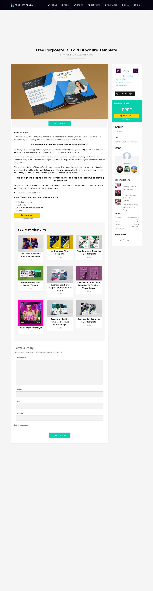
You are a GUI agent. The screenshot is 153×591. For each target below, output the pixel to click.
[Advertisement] (76, 31)
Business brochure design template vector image (59, 288)
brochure (125, 142)
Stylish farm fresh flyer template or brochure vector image (88, 285)
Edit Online (61, 123)
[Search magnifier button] (135, 70)
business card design (123, 82)
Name (19, 389)
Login (137, 5)
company (134, 142)
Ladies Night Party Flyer (30, 328)
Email (19, 401)
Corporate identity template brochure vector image (59, 322)
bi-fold (118, 142)
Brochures (118, 131)
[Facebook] (117, 240)
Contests (95, 5)
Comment (21, 357)
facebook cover (121, 85)
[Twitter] (120, 240)
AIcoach (54, 5)
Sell (126, 5)
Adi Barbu (126, 164)
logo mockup (128, 76)
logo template (121, 79)
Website (20, 413)
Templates (112, 5)
